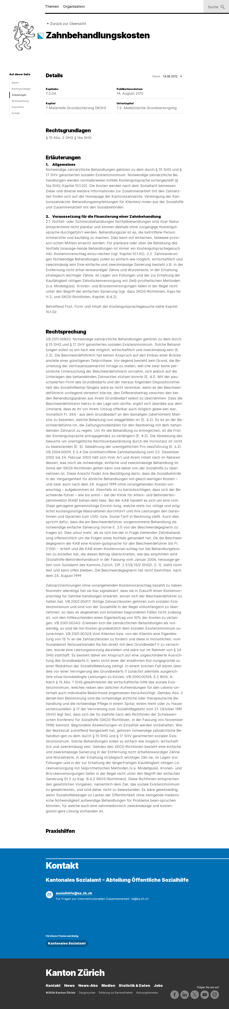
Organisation (74, 6)
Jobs (158, 985)
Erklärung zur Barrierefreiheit (116, 992)
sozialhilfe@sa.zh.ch (74, 893)
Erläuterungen (19, 95)
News (69, 985)
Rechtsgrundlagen (21, 88)
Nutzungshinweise (147, 992)
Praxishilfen (18, 107)
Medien (108, 985)
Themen (52, 6)
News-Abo (88, 985)
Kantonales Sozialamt (67, 943)
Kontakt (16, 113)
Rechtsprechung (20, 101)
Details (15, 82)
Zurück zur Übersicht (68, 24)
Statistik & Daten (134, 985)
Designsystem (87, 992)
